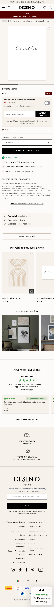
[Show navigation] (4, 8)
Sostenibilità (20, 540)
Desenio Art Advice (37, 522)
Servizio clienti (35, 526)
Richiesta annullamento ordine (38, 549)
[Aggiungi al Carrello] (31, 291)
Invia (27, 505)
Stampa (22, 526)
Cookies (32, 540)
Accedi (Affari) (19, 563)
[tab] (9, 84)
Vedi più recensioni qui (27, 419)
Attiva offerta (43, 114)
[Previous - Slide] (3, 53)
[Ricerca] (9, 8)
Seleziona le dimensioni (12, 138)
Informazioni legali (17, 531)
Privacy (32, 544)
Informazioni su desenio (15, 522)
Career (22, 535)
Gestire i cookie (35, 554)
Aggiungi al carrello (27, 150)
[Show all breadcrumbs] (4, 21)
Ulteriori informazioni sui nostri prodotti (27, 204)
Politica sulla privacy (34, 121)
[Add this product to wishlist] (49, 27)
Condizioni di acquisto (38, 535)
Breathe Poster (42, 21)
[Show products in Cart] (50, 8)
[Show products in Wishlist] (44, 8)
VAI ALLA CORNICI (27, 236)
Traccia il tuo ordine (37, 531)
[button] (41, 596)
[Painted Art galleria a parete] (20, 333)
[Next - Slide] (51, 53)
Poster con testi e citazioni (21, 21)
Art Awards (20, 558)
